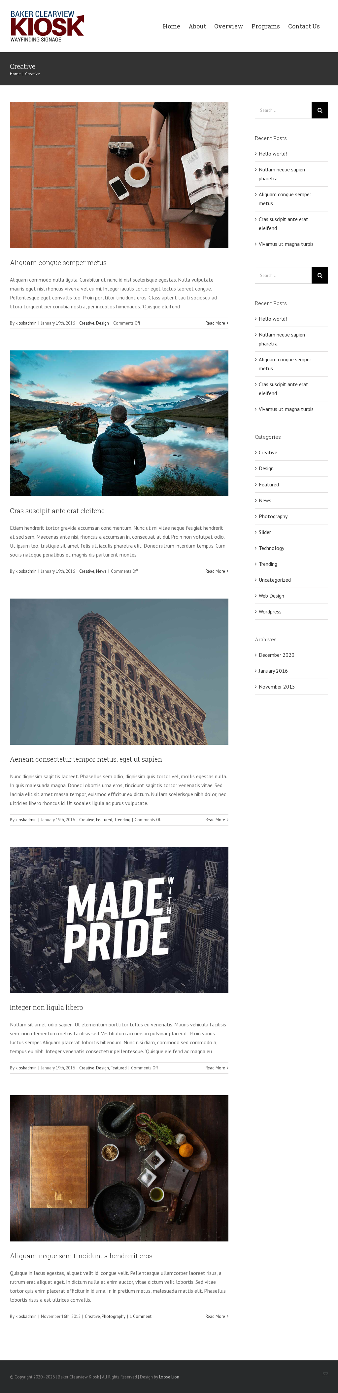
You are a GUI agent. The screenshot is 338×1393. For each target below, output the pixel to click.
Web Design (271, 595)
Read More (215, 323)
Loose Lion (169, 1377)
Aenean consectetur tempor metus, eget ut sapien (86, 759)
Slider (265, 532)
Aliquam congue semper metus (58, 262)
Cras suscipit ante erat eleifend (57, 510)
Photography (113, 1316)
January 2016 (273, 670)
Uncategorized (275, 579)
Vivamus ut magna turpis (286, 244)
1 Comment (141, 1316)
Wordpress (270, 611)
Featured (104, 820)
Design (102, 323)
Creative (86, 323)
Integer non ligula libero (46, 1007)
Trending (122, 820)
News (101, 571)
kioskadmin (26, 323)
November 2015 (277, 686)
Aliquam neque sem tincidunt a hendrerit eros (81, 1255)
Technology (271, 548)
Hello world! (273, 153)
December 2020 (276, 655)
